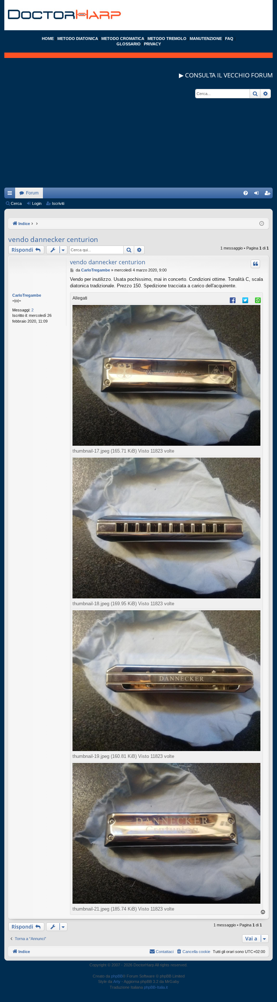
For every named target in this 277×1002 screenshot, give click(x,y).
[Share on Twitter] (245, 300)
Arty (116, 981)
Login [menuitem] (258, 194)
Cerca (16, 203)
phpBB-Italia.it (156, 987)
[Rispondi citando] (255, 264)
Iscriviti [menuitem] (269, 194)
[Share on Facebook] (232, 300)
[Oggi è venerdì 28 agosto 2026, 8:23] (261, 224)
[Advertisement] (138, 137)
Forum (32, 193)
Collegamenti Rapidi (11, 194)
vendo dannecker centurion (53, 239)
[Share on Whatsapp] (258, 300)
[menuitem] (245, 193)
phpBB (117, 976)
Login (36, 203)
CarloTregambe (26, 295)
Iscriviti (58, 203)
